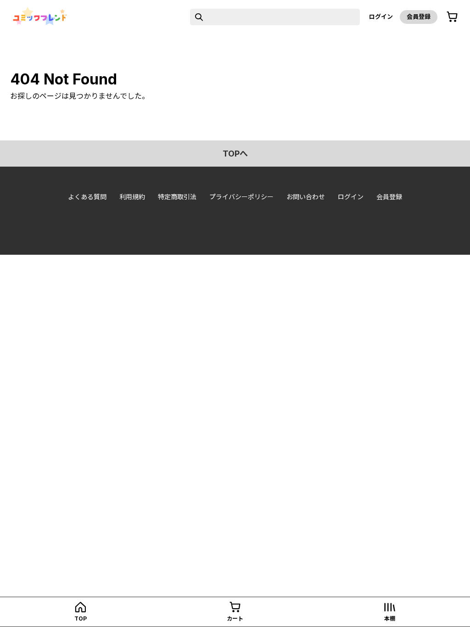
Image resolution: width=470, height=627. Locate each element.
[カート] (452, 16)
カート (235, 618)
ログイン (381, 16)
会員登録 (419, 16)
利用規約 (132, 197)
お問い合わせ (305, 197)
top (80, 618)
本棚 (389, 618)
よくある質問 (87, 197)
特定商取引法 (177, 197)
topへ (235, 153)
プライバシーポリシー (241, 197)
